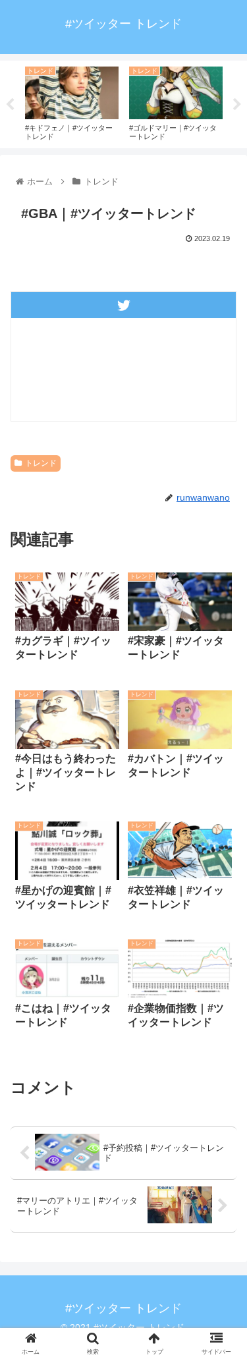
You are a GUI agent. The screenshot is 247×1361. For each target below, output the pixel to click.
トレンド (41, 463)
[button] (221, 1169)
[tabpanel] (72, 102)
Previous (9, 104)
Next (237, 104)
